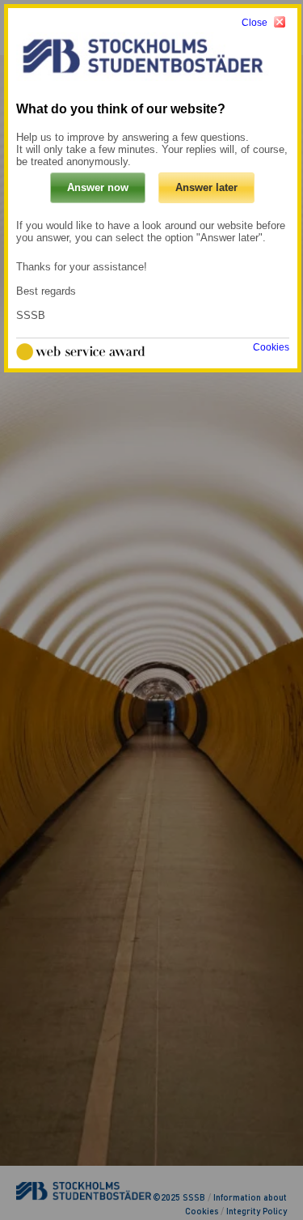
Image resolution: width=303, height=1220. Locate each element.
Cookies (271, 347)
